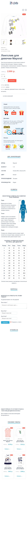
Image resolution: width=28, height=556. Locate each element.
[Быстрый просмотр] (6, 446)
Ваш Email (4, 316)
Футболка (3, 91)
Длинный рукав (14, 89)
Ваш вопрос (4, 302)
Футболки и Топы (5, 51)
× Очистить (4, 78)
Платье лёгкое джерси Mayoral (7, 468)
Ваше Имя (4, 310)
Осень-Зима (4, 49)
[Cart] (25, 3)
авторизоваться (5, 415)
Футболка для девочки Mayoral (20, 468)
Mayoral (15, 163)
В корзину (12, 80)
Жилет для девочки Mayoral (7, 441)
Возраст (3, 74)
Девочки (3, 47)
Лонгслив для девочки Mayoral (20, 441)
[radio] (2, 76)
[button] (2, 3)
